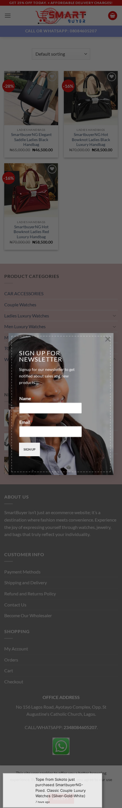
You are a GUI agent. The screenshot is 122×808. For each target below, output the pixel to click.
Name (26, 396)
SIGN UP (29, 448)
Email (26, 420)
